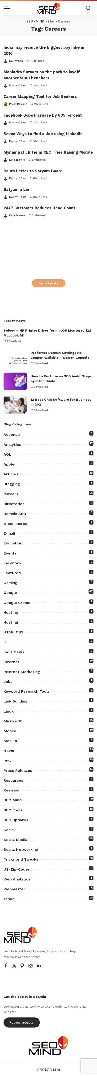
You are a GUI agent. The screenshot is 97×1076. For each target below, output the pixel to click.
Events (10, 553)
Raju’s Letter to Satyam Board (33, 171)
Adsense (12, 434)
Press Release (18, 103)
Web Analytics (17, 879)
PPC (7, 760)
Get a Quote (48, 283)
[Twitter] (14, 965)
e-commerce (15, 523)
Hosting (11, 612)
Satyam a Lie (16, 189)
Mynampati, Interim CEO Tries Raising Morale (48, 152)
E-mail (9, 533)
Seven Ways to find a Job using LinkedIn (43, 134)
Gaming (10, 583)
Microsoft (13, 721)
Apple (9, 464)
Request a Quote (22, 1022)
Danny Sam (16, 60)
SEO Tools (13, 810)
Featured (12, 573)
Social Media (15, 839)
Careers (11, 494)
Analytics (12, 444)
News (9, 750)
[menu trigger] (8, 8)
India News (14, 652)
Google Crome (17, 602)
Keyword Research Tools (27, 691)
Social (9, 830)
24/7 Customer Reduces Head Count (39, 208)
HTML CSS (14, 632)
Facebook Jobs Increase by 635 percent (43, 115)
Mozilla (10, 741)
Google (10, 592)
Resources (13, 780)
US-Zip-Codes (17, 869)
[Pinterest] (22, 965)
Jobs (8, 681)
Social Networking (21, 849)
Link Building (16, 701)
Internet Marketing (22, 671)
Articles (11, 474)
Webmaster (14, 889)
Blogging (12, 484)
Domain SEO (15, 513)
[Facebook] (6, 965)
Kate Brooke (17, 159)
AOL (7, 454)
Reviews (11, 790)
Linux (9, 711)
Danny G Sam (17, 85)
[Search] (88, 8)
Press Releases (18, 770)
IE (5, 642)
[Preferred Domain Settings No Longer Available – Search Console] (15, 358)
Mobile (10, 731)
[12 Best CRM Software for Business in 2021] (15, 405)
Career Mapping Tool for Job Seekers (40, 96)
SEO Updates (16, 820)
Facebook (12, 563)
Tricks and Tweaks (21, 859)
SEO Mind (13, 800)
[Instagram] (30, 965)
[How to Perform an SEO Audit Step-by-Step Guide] (15, 381)
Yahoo (9, 899)
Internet (12, 662)
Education (13, 543)
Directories (14, 504)
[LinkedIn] (38, 965)
